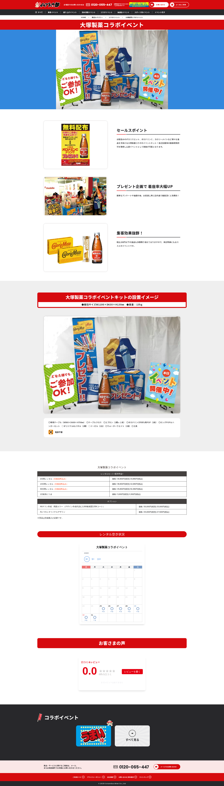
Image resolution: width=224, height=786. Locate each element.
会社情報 (110, 777)
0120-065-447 (101, 5)
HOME (83, 17)
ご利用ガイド (77, 777)
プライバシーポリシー (94, 777)
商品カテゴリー (97, 17)
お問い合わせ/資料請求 (126, 777)
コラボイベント (114, 17)
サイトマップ (143, 777)
